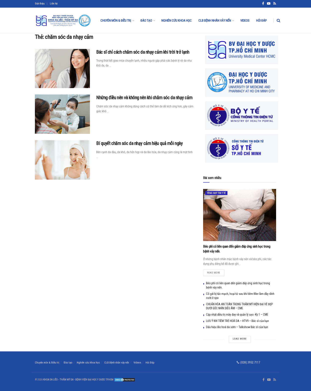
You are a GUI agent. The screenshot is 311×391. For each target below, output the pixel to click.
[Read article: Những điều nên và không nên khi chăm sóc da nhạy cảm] (62, 114)
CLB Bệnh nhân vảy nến (214, 20)
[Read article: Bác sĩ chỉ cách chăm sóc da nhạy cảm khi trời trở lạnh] (62, 68)
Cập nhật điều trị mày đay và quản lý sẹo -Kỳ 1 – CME (237, 314)
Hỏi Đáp (261, 20)
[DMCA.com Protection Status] (124, 379)
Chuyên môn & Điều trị (115, 20)
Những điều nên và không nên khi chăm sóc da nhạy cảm (144, 97)
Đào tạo (146, 20)
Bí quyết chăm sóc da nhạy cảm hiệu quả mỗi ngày (139, 143)
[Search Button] (278, 20)
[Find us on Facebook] (263, 380)
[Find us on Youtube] (269, 380)
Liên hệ (54, 3)
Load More (240, 338)
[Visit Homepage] (63, 20)
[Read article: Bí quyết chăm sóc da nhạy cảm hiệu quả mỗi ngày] (62, 160)
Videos (244, 20)
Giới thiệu (40, 3)
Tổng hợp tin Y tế (216, 193)
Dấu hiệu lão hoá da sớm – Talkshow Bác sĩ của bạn (237, 327)
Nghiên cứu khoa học (176, 20)
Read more (215, 271)
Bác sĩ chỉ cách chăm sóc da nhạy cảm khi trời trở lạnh (142, 52)
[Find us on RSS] (274, 380)
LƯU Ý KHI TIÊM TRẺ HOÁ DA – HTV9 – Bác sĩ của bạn (237, 321)
